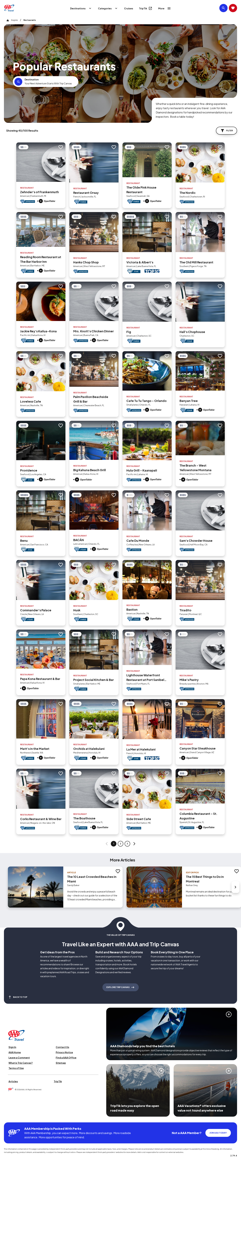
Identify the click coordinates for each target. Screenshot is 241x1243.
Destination (32, 79)
